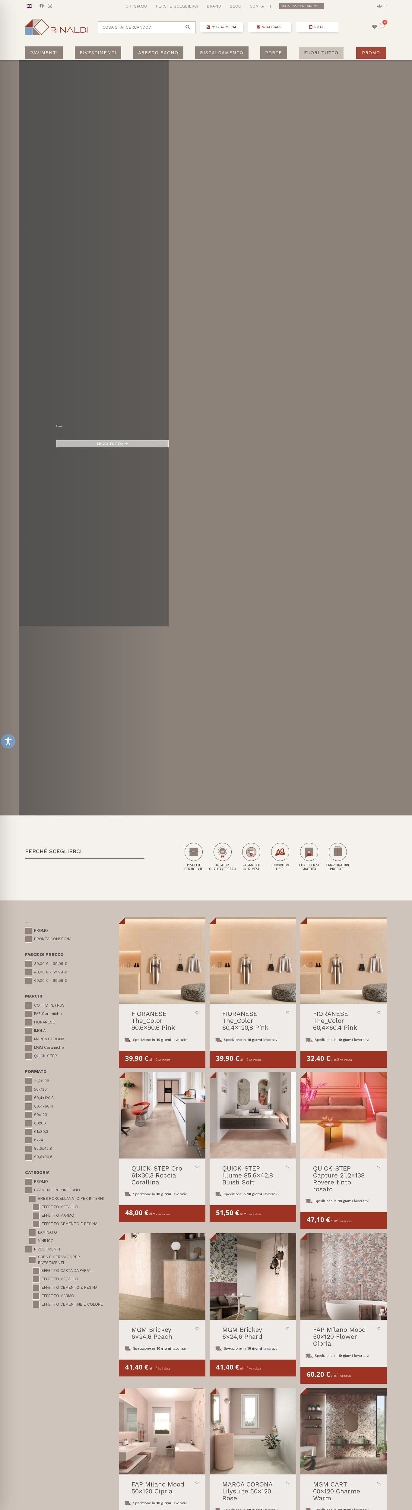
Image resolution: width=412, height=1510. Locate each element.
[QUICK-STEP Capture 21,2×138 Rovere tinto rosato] (343, 1115)
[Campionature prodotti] (338, 857)
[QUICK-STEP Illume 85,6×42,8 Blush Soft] (253, 1115)
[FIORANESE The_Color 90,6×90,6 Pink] (162, 960)
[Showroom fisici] (280, 857)
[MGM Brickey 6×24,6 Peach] (162, 1276)
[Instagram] (50, 6)
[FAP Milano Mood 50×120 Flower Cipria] (343, 1276)
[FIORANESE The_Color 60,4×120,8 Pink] (253, 960)
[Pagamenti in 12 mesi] (251, 857)
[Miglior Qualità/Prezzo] (223, 857)
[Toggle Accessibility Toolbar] (8, 741)
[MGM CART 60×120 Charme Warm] (343, 1431)
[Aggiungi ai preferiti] (197, 1012)
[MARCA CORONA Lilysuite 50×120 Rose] (253, 1431)
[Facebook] (42, 6)
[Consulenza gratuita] (309, 857)
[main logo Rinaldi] (56, 27)
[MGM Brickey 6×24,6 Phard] (253, 1276)
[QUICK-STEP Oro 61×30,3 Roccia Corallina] (162, 1115)
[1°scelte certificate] (194, 857)
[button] (382, 6)
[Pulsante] (374, 26)
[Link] (147, 27)
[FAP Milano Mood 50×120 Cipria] (162, 1431)
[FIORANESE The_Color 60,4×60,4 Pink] (343, 960)
